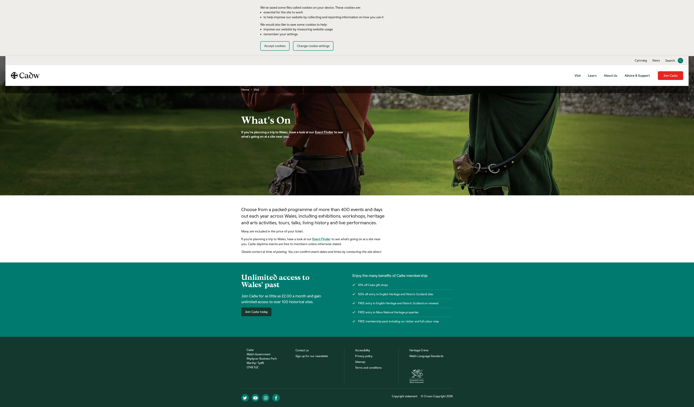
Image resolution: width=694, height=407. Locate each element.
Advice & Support (637, 75)
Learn (592, 75)
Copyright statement (404, 396)
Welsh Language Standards (426, 356)
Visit (578, 75)
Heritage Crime (418, 350)
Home (245, 89)
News (656, 60)
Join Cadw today (256, 312)
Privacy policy (363, 356)
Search (670, 61)
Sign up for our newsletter (311, 356)
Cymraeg (641, 60)
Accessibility (362, 350)
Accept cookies (275, 46)
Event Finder (324, 132)
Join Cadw (670, 75)
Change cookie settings (313, 46)
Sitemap (360, 361)
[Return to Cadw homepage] (25, 75)
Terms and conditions (368, 367)
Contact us (302, 350)
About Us (610, 75)
